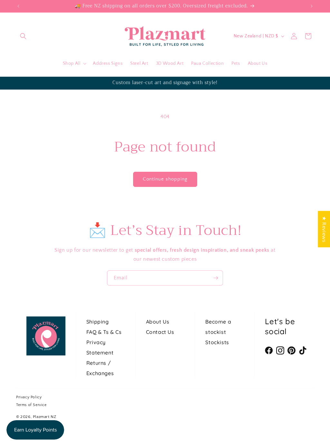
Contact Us (160, 332)
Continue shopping (165, 179)
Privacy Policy (29, 397)
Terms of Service (31, 405)
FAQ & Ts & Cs (104, 332)
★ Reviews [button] (324, 229)
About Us (158, 321)
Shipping (97, 321)
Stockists (217, 342)
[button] (23, 36)
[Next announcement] (312, 6)
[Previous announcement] (18, 6)
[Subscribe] (216, 278)
